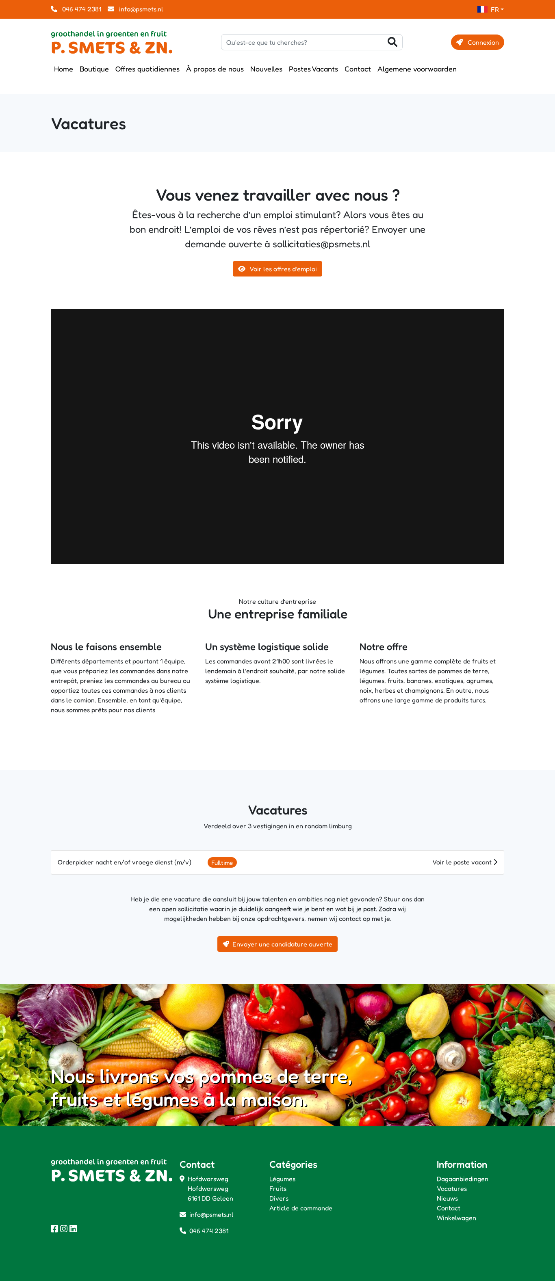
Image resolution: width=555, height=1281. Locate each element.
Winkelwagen (456, 1218)
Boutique (94, 68)
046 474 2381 (81, 9)
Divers (278, 1198)
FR (495, 9)
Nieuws (447, 1198)
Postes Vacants (313, 68)
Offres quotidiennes (147, 68)
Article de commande (300, 1208)
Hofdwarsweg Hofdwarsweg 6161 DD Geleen (210, 1188)
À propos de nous (215, 68)
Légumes (282, 1179)
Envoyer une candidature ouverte (282, 944)
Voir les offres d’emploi (283, 269)
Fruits (277, 1188)
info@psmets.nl (140, 9)
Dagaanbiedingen (462, 1179)
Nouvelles (266, 68)
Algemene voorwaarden (417, 68)
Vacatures (452, 1188)
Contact (358, 68)
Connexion (482, 42)
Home (63, 68)
